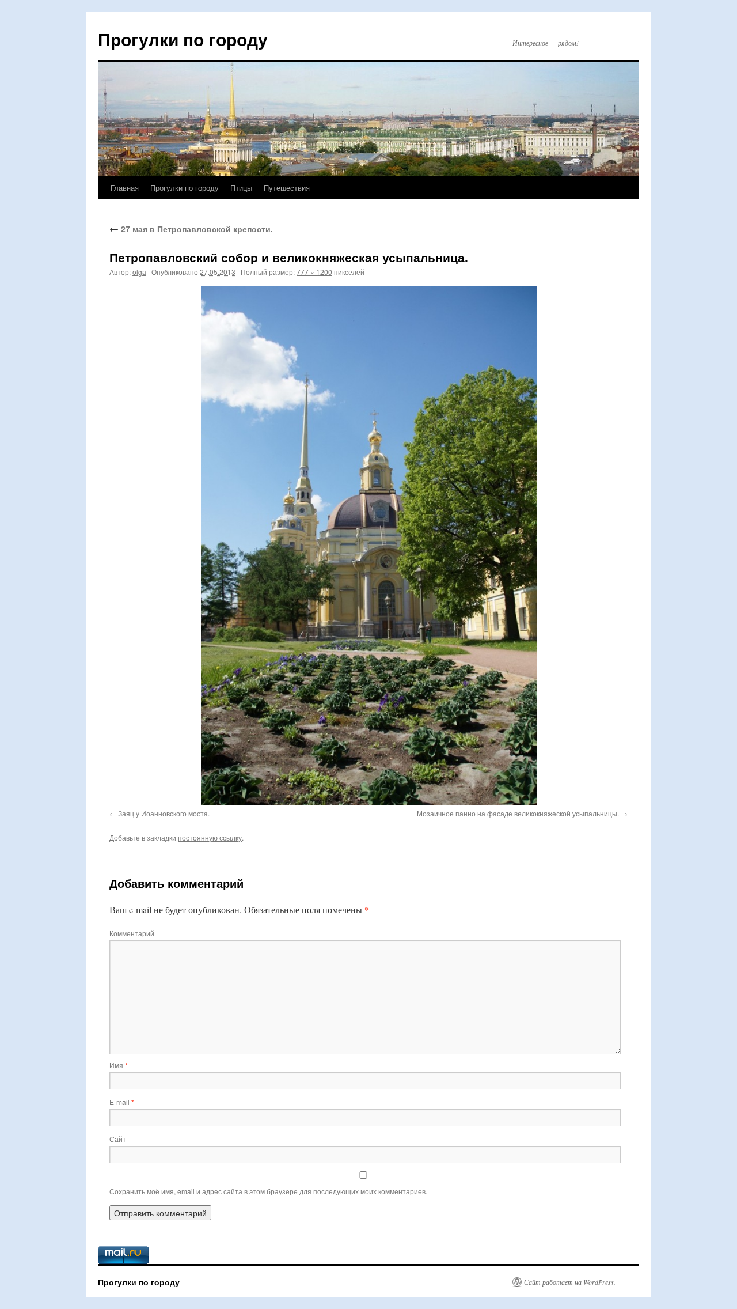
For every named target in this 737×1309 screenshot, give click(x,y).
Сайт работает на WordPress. (570, 1282)
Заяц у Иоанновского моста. (164, 813)
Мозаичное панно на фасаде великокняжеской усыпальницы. (518, 813)
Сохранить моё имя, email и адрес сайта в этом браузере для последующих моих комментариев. (268, 1191)
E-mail (121, 1102)
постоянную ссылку (210, 837)
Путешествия (287, 187)
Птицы (241, 187)
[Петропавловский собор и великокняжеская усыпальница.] (368, 545)
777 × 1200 (314, 272)
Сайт (117, 1139)
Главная (125, 187)
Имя (118, 1065)
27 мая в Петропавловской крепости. (191, 228)
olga (139, 272)
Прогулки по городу (183, 39)
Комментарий (131, 933)
